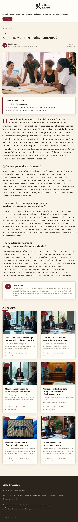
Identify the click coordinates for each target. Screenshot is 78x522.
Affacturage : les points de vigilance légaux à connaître (17, 390)
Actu (12, 14)
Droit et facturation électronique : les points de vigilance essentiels (19, 338)
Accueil (5, 14)
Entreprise (47, 14)
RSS (17, 499)
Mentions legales (7, 499)
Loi (23, 14)
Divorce (56, 14)
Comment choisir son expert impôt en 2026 (52, 443)
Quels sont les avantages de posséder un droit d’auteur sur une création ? (32, 107)
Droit (18, 14)
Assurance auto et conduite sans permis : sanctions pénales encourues (55, 391)
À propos (64, 14)
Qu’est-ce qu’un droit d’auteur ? (18, 104)
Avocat (29, 14)
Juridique (37, 14)
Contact (7, 19)
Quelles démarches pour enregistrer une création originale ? (28, 110)
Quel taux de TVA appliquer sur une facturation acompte (55, 338)
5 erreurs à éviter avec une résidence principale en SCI (17, 443)
